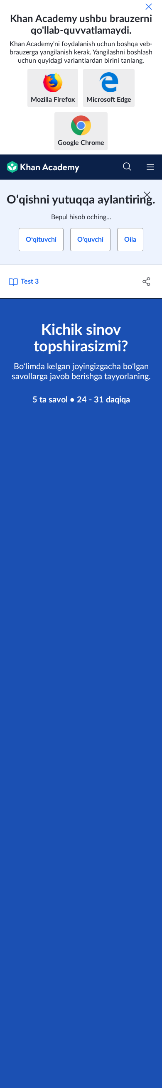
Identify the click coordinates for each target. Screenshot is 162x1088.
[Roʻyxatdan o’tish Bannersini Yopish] (147, 194)
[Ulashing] (146, 281)
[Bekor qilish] (148, 6)
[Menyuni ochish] (150, 167)
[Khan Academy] (39, 167)
